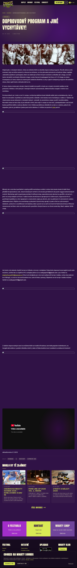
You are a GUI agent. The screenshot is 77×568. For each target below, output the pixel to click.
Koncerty (45, 2)
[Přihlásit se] (66, 2)
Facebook (10, 458)
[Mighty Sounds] (8, 4)
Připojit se (62, 549)
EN (71, 2)
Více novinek (37, 507)
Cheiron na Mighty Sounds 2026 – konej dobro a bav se (13, 492)
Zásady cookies (30, 559)
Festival (37, 2)
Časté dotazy (24, 548)
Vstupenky (59, 2)
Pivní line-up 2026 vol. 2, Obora (37, 490)
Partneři (4, 548)
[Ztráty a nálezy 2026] (63, 477)
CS (69, 2)
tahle (53, 107)
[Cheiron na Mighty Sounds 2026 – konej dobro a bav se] (13, 477)
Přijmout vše (9, 563)
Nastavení (70, 563)
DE (73, 2)
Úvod (3, 13)
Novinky (30, 2)
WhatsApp (22, 458)
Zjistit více (14, 533)
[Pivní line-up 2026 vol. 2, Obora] (38, 477)
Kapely (23, 2)
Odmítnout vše (22, 563)
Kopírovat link (31, 458)
